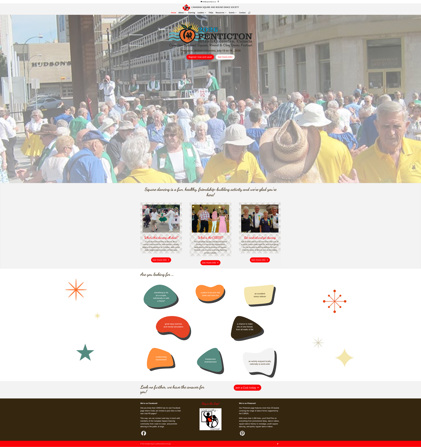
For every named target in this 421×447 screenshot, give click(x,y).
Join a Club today (246, 387)
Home (173, 13)
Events (232, 13)
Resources (220, 13)
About (181, 13)
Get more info (160, 259)
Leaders (200, 13)
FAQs (211, 13)
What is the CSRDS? (210, 237)
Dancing (191, 13)
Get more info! (225, 56)
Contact (242, 13)
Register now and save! (200, 56)
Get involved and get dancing (260, 237)
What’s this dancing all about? (161, 237)
